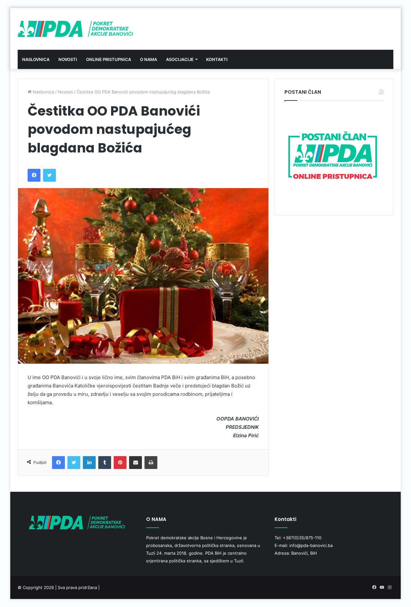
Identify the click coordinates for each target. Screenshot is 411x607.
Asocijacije (180, 59)
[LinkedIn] (89, 462)
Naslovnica (35, 59)
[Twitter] (49, 175)
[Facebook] (34, 175)
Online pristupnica (108, 59)
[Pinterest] (120, 462)
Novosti (67, 59)
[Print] (150, 462)
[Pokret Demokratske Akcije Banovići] (75, 29)
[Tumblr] (104, 462)
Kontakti (217, 59)
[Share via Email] (135, 462)
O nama (148, 59)
